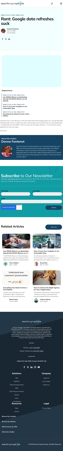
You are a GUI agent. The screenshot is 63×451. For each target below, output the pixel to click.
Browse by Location (9, 416)
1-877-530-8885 (34, 348)
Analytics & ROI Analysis (12, 15)
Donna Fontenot (12, 141)
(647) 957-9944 (38, 351)
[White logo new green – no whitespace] (11, 443)
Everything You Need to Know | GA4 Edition (16, 115)
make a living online (43, 152)
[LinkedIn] (9, 39)
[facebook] (24, 367)
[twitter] (28, 367)
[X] (6, 39)
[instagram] (35, 367)
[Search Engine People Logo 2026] (12, 2)
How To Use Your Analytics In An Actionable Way (15, 107)
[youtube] (39, 367)
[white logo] (31, 320)
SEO (17, 148)
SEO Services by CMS (9, 427)
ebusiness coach (21, 152)
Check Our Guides (8, 432)
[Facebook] (2, 39)
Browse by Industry (9, 421)
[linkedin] (31, 367)
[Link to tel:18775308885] (52, 3)
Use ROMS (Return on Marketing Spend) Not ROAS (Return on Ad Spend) (15, 99)
